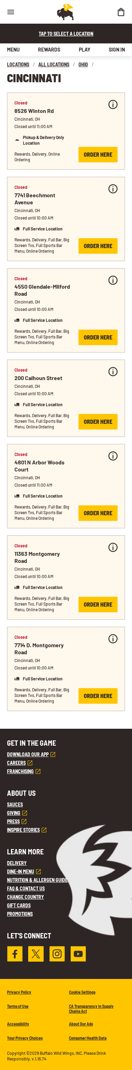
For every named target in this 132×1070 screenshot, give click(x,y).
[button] (66, 131)
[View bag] (120, 12)
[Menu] (10, 12)
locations (18, 64)
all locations (53, 64)
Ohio (83, 64)
